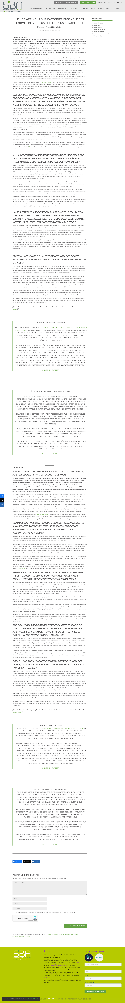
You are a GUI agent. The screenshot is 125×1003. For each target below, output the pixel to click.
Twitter (55, 370)
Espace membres (88, 3)
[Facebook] (2, 496)
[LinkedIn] (2, 504)
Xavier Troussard (47, 82)
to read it (22, 568)
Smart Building (52, 964)
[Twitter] (2, 500)
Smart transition (44, 30)
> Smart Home (97, 27)
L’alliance (49, 8)
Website (46, 454)
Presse (111, 3)
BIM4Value (47, 977)
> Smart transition (98, 31)
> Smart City (96, 25)
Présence (62, 8)
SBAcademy (73, 8)
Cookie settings (33, 998)
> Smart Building (97, 23)
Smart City (60, 964)
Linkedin (46, 370)
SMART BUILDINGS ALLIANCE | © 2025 (78, 999)
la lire (31, 146)
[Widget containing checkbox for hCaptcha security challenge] (25, 918)
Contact (102, 3)
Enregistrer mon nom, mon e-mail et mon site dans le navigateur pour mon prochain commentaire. (46, 912)
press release (16, 712)
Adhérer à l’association (66, 3)
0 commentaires (55, 30)
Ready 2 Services (48, 973)
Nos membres (36, 8)
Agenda (84, 8)
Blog (116, 8)
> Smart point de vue (99, 29)
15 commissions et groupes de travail (59, 965)
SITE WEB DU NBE (26, 158)
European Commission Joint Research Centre (63, 728)
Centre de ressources (100, 8)
